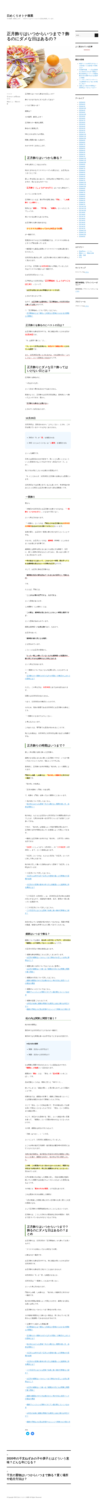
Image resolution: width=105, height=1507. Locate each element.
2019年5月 (82, 172)
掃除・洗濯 (82, 255)
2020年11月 (82, 136)
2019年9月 (82, 164)
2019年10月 (82, 162)
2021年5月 (82, 124)
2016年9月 (82, 236)
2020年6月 (82, 146)
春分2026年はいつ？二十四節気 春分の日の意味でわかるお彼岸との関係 (88, 75)
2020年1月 (82, 156)
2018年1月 (82, 204)
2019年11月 (82, 160)
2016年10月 (82, 234)
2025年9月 (82, 102)
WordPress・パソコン (85, 251)
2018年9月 (82, 188)
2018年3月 (82, 200)
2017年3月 (82, 224)
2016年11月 (82, 232)
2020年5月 (82, 148)
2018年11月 (82, 184)
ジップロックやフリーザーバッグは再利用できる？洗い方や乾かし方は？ (88, 81)
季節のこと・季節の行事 (86, 253)
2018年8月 (82, 190)
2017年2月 (82, 226)
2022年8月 (82, 112)
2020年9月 (82, 140)
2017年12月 (82, 206)
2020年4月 (82, 150)
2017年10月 (82, 210)
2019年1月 (82, 180)
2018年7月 (82, 192)
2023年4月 (82, 110)
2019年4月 (82, 174)
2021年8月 (82, 118)
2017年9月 (82, 212)
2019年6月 (82, 170)
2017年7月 (82, 216)
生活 (80, 257)
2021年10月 (82, 114)
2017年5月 (82, 220)
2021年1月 (82, 132)
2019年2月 (82, 178)
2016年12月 (82, 230)
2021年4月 (82, 126)
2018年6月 (82, 194)
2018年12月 (82, 182)
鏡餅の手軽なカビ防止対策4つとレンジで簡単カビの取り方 (48, 1009)
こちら (87, 272)
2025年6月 (82, 104)
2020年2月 (82, 154)
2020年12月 (82, 134)
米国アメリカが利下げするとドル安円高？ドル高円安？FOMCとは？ (88, 65)
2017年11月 (82, 208)
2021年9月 (82, 116)
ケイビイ (9, 94)
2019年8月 (82, 166)
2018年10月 (82, 186)
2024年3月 (82, 106)
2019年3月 (82, 176)
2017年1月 (82, 228)
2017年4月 (82, 222)
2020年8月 (82, 142)
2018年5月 (82, 196)
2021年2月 (82, 130)
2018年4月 (82, 198)
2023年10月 (82, 108)
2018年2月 (82, 202)
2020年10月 (82, 138)
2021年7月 (82, 120)
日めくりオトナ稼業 (20, 15)
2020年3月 (82, 152)
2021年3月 (82, 128)
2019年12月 (82, 158)
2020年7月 (82, 144)
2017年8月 (82, 214)
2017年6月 (82, 218)
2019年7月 (82, 168)
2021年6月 (82, 122)
